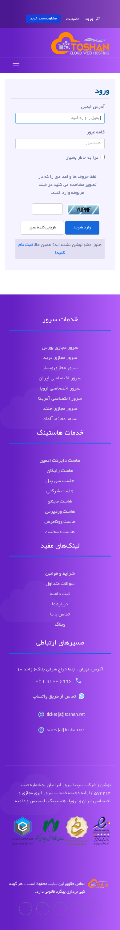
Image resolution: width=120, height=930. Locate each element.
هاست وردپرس (60, 512)
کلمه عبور (96, 132)
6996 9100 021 (54, 681)
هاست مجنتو (60, 501)
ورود (89, 19)
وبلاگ (60, 625)
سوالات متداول (60, 584)
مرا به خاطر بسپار (82, 157)
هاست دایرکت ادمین (60, 461)
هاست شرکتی (60, 491)
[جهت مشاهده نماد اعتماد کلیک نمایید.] (60, 832)
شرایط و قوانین (60, 574)
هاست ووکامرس (60, 522)
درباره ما (60, 604)
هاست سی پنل (60, 481)
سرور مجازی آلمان (60, 419)
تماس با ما (60, 614)
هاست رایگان (60, 471)
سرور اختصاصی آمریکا (60, 399)
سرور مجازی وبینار (60, 368)
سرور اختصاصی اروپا (60, 388)
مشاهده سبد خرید (43, 19)
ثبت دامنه (60, 594)
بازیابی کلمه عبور (42, 227)
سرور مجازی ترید (60, 358)
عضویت (72, 19)
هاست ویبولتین (60, 532)
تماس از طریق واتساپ (54, 696)
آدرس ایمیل (93, 107)
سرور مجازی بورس (60, 348)
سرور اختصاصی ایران (60, 378)
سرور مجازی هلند (60, 409)
